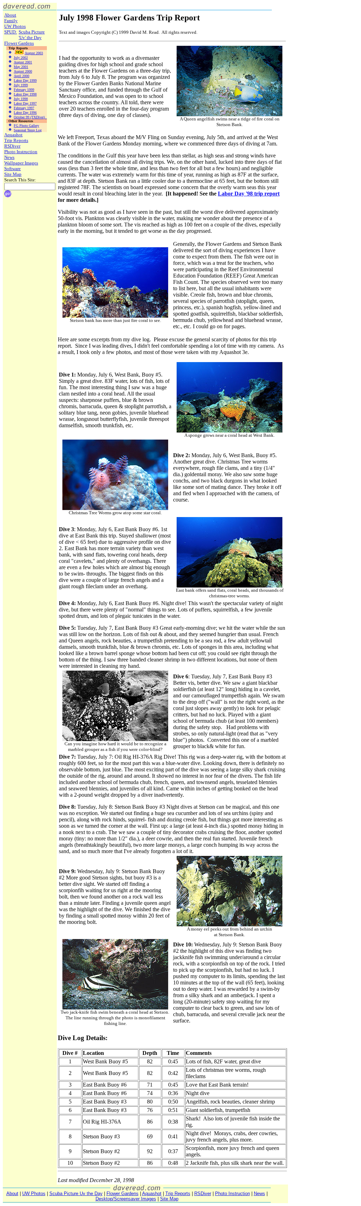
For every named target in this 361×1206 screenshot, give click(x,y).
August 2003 (34, 53)
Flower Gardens (19, 43)
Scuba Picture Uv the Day (76, 1193)
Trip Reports (16, 140)
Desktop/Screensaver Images (126, 1198)
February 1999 (24, 90)
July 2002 (21, 58)
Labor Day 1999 (25, 80)
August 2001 (23, 62)
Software (12, 168)
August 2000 (23, 71)
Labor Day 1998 (25, 94)
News (9, 157)
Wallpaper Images (21, 163)
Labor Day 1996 (25, 112)
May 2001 (21, 67)
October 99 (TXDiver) (30, 117)
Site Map (13, 174)
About (10, 15)
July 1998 (21, 99)
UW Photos (15, 26)
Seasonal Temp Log (28, 130)
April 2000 (21, 76)
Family (11, 20)
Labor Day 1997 (25, 103)
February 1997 (24, 108)
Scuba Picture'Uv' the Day (32, 34)
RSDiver (12, 146)
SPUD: (10, 32)
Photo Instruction (20, 151)
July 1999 (21, 85)
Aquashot (13, 134)
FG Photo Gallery (26, 126)
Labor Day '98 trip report (249, 194)
